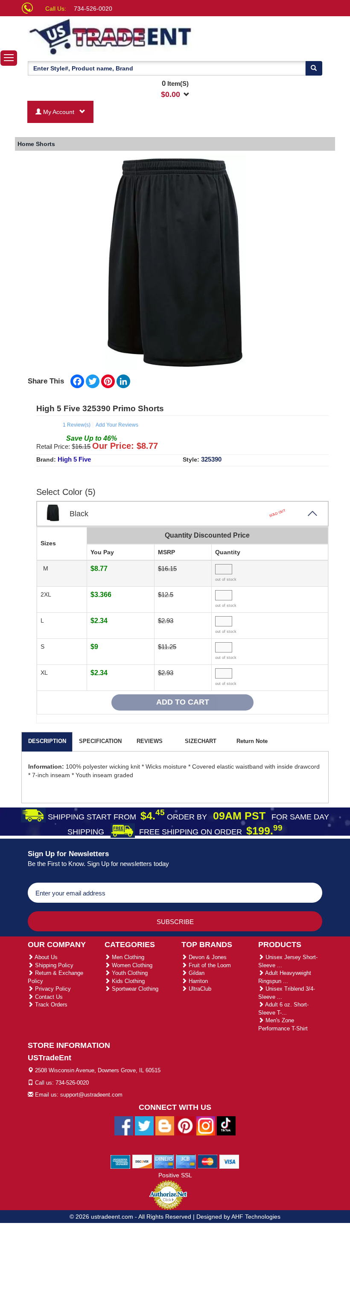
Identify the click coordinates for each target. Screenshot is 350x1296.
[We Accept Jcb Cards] (186, 1161)
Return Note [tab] (252, 741)
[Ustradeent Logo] (111, 36)
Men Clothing (127, 957)
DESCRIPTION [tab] (47, 741)
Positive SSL (175, 1175)
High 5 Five (74, 459)
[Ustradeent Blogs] (164, 1125)
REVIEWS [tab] (150, 741)
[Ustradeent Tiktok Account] (226, 1125)
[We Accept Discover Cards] (142, 1161)
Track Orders (50, 1004)
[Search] (313, 68)
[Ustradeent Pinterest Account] (185, 1125)
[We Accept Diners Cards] (164, 1161)
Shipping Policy (53, 965)
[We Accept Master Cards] (208, 1161)
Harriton (197, 981)
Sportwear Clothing (134, 989)
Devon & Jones (207, 957)
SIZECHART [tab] (200, 741)
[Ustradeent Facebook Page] (123, 1125)
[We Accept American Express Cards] (121, 1161)
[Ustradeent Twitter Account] (144, 1125)
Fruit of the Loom (209, 965)
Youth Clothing (129, 973)
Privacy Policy (52, 989)
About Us (45, 957)
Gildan (195, 973)
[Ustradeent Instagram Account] (205, 1125)
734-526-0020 (93, 8)
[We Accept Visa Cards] (229, 1161)
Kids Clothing (127, 981)
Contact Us (48, 997)
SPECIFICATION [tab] (100, 741)
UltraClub (199, 989)
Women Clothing (131, 965)
